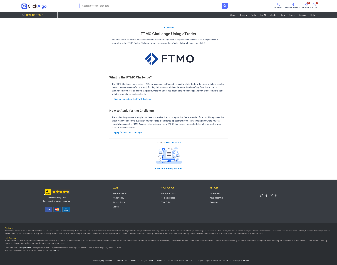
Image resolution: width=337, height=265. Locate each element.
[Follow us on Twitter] (261, 195)
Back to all (169, 28)
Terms (126, 261)
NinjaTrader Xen (216, 198)
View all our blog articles (168, 168)
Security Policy (119, 202)
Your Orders (166, 202)
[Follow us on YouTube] (271, 195)
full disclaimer (54, 250)
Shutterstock (223, 261)
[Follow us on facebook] (266, 195)
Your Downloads (168, 198)
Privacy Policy (118, 198)
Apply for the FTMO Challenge (128, 132)
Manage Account (168, 193)
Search (225, 6)
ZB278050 (188, 261)
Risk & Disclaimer (120, 193)
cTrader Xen (215, 193)
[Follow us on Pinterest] (276, 195)
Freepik (215, 261)
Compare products (292, 7)
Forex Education (173, 142)
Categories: (160, 142)
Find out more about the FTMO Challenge (133, 99)
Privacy (120, 261)
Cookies (116, 207)
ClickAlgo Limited (24, 248)
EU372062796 (156, 261)
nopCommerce (106, 261)
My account (278, 7)
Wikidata (246, 261)
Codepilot (214, 202)
